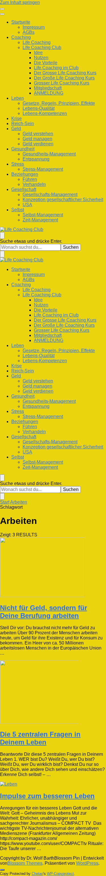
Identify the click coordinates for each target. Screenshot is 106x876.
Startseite (20, 22)
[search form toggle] (2, 235)
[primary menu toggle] (2, 9)
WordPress (87, 863)
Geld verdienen (38, 143)
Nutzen (41, 57)
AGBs (28, 32)
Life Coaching (37, 42)
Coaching (21, 37)
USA (27, 204)
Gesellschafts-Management (50, 194)
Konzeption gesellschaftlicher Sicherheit (63, 199)
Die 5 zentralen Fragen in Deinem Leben (40, 738)
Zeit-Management (40, 219)
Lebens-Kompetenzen (45, 113)
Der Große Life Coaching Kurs (64, 77)
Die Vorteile (45, 62)
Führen (30, 179)
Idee (38, 52)
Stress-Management (43, 169)
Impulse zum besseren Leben (47, 796)
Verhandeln (34, 184)
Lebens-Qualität (39, 108)
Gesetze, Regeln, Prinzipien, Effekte (59, 103)
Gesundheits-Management (49, 154)
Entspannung (36, 159)
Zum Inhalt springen (20, 2)
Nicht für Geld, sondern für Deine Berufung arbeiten (43, 611)
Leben (17, 98)
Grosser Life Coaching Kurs (61, 83)
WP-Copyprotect (60, 873)
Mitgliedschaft (48, 88)
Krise (16, 118)
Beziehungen (24, 174)
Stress (17, 164)
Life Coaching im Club (56, 67)
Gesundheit (22, 148)
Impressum (34, 27)
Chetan (37, 873)
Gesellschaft (23, 189)
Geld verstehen (38, 133)
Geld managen (37, 138)
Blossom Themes (24, 863)
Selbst (17, 209)
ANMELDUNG (48, 93)
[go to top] (2, 870)
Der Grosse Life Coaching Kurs (65, 72)
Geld (16, 128)
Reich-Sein (22, 123)
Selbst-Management (43, 214)
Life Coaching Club (42, 47)
